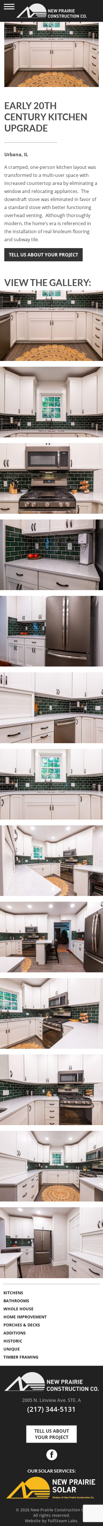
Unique (11, 1349)
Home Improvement (25, 1317)
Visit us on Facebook (51, 1455)
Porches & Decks (21, 1325)
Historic (12, 1341)
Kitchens (13, 1292)
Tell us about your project (43, 255)
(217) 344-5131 (51, 1409)
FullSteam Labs (62, 1520)
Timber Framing (20, 1357)
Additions (14, 1333)
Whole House (18, 1308)
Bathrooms (16, 1300)
